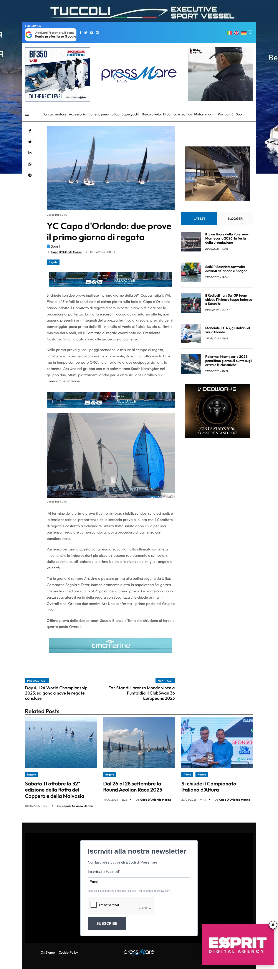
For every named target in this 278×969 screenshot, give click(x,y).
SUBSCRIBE (106, 923)
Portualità (225, 114)
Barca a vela (151, 114)
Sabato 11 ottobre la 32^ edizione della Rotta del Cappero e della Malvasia (54, 789)
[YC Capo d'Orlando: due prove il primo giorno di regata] (29, 153)
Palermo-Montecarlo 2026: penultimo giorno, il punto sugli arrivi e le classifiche (228, 360)
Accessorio (77, 114)
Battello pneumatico (103, 114)
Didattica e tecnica (177, 114)
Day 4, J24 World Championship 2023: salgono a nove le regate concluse (56, 693)
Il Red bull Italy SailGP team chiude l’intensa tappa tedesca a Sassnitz (228, 299)
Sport (240, 114)
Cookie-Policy (68, 952)
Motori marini (204, 114)
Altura (187, 774)
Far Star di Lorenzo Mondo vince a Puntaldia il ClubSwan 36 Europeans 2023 (141, 693)
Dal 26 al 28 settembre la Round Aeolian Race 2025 (132, 786)
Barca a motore (54, 114)
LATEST (199, 219)
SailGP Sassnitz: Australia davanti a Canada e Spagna (226, 268)
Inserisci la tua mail (103, 871)
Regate (53, 262)
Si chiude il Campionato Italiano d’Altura (208, 786)
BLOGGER (235, 219)
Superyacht (130, 114)
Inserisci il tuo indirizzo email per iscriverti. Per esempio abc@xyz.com (129, 890)
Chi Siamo (48, 952)
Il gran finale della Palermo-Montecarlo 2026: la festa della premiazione (226, 238)
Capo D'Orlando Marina (66, 252)
